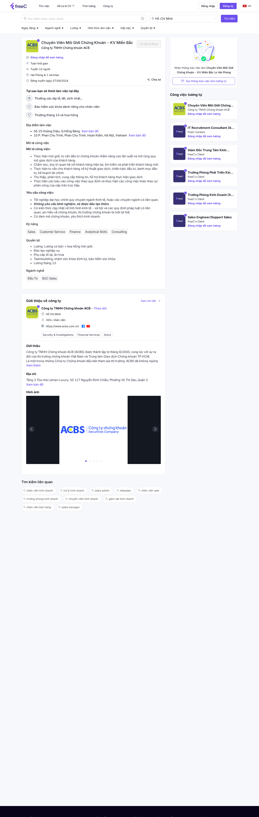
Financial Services (89, 334)
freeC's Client (196, 154)
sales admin (102, 490)
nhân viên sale (150, 490)
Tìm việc (44, 6)
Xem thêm (33, 365)
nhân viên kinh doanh (40, 490)
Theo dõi (99, 308)
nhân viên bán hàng (39, 507)
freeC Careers (196, 132)
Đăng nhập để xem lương (47, 57)
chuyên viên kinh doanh (83, 498)
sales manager (71, 507)
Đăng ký (228, 6)
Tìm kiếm (229, 18)
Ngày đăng (28, 28)
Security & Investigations (58, 334)
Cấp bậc (125, 28)
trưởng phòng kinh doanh (42, 498)
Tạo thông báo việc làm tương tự (206, 81)
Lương (74, 28)
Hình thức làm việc (99, 28)
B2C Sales (49, 278)
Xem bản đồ (90, 131)
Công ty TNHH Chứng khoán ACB (65, 48)
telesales (125, 490)
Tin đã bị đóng (149, 43)
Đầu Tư (33, 278)
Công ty (108, 6)
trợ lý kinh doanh (74, 490)
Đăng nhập (208, 6)
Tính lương (89, 6)
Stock (107, 334)
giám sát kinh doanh (121, 498)
